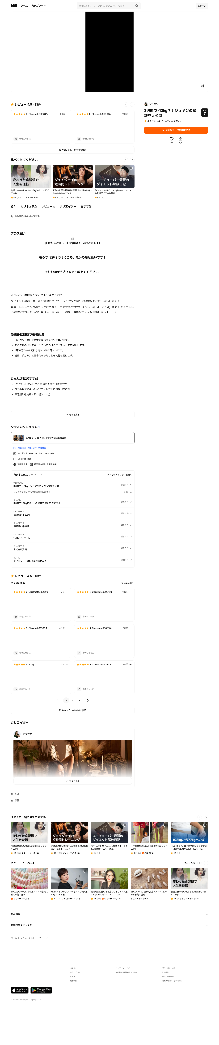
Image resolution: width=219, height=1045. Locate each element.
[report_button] (67, 114)
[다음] (88, 700)
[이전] (58, 700)
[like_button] (15, 139)
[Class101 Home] (14, 5)
